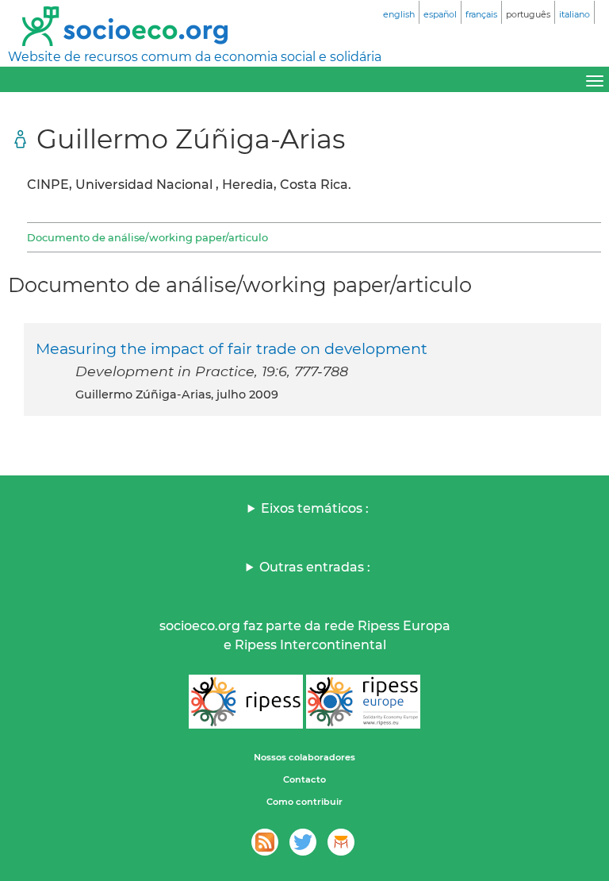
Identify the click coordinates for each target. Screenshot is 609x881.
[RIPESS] (246, 702)
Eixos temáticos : (315, 508)
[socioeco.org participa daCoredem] (340, 842)
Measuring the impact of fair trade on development (231, 348)
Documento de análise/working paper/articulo (147, 237)
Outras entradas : (314, 567)
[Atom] (264, 842)
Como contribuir (304, 801)
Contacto (304, 779)
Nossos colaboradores (304, 757)
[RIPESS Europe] (363, 702)
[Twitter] (302, 842)
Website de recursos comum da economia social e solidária (194, 56)
